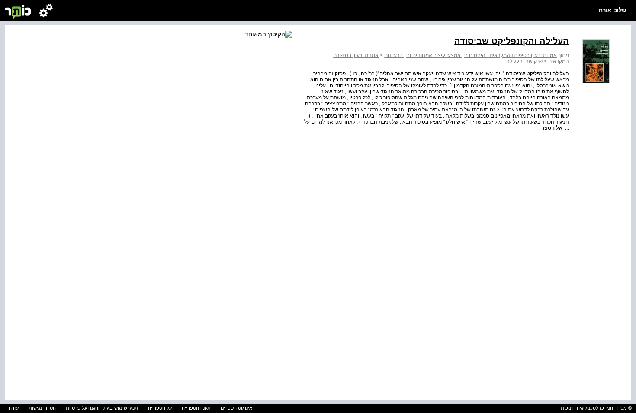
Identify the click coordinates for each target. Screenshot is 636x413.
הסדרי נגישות (42, 407)
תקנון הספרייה (196, 407)
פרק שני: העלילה (524, 61)
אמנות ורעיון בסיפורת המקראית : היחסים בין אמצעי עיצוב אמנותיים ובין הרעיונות (470, 55)
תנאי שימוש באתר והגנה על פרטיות (102, 407)
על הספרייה (160, 407)
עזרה (14, 407)
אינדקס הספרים (236, 407)
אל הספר (551, 128)
